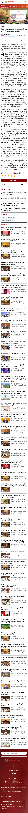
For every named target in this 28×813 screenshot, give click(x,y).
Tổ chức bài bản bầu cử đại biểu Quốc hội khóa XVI (14, 209)
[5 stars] (14, 176)
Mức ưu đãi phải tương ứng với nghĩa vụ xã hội (13, 704)
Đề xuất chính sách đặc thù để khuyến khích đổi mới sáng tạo (12, 263)
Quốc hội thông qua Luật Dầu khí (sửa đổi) (14, 530)
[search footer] (3, 753)
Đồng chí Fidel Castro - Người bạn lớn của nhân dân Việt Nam (13, 228)
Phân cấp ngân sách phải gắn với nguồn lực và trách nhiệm (13, 562)
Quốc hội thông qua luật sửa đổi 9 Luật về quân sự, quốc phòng (13, 496)
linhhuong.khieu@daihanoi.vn (9, 36)
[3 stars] (8, 176)
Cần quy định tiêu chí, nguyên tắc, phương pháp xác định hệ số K (11, 728)
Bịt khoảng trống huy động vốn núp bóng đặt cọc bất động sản (13, 585)
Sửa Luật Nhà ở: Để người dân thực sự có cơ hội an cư (13, 693)
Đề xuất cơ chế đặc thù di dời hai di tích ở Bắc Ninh (13, 508)
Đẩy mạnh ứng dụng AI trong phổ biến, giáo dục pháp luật (13, 519)
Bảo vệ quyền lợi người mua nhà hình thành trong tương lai (12, 633)
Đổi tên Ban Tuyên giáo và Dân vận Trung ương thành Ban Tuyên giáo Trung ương (13, 321)
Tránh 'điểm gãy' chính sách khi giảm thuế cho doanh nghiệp (14, 670)
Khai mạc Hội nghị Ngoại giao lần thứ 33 (13, 332)
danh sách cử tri (13, 76)
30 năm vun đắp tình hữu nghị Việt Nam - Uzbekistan (13, 608)
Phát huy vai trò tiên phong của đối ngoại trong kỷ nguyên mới (13, 309)
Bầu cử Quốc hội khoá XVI (8, 220)
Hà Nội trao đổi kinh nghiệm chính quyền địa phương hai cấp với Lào (13, 342)
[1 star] (2, 176)
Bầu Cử (3, 217)
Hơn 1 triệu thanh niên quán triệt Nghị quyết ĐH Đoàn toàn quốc (13, 365)
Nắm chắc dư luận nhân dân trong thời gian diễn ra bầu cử (14, 193)
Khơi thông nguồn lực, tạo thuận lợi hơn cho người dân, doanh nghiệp (13, 427)
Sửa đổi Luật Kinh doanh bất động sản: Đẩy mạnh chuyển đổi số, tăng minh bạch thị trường (13, 646)
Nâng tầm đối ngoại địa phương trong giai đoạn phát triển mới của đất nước (14, 286)
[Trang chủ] (10, 6)
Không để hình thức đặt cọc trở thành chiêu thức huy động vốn (12, 574)
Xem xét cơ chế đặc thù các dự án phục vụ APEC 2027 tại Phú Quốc (13, 251)
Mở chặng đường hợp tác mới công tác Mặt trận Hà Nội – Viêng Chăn (14, 404)
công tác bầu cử (11, 217)
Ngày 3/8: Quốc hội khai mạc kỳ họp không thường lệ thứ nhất (12, 298)
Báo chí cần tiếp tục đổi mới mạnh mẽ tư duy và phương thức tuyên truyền (13, 392)
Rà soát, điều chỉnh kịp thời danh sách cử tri (14, 199)
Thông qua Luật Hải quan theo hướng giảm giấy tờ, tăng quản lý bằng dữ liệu (13, 541)
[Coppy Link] (25, 40)
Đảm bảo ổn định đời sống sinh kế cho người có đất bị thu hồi (12, 716)
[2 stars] (5, 176)
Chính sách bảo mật (21, 766)
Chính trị (3, 26)
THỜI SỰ (15, 6)
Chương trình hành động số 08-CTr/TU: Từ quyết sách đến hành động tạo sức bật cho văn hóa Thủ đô (14, 621)
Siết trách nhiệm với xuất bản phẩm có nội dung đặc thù (14, 450)
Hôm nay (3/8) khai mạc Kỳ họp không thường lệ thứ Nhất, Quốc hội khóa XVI (13, 275)
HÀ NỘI (21, 6)
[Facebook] (13, 774)
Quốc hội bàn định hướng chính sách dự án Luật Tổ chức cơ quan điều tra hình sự (13, 485)
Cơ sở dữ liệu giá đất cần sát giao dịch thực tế (14, 681)
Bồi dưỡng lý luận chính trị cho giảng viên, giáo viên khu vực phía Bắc (12, 461)
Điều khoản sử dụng (12, 766)
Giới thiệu (4, 766)
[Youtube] (15, 774)
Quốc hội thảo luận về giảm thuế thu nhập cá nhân (14, 658)
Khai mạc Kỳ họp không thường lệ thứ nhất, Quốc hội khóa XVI (12, 240)
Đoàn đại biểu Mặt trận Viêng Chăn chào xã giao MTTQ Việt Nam (13, 415)
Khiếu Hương (7, 34)
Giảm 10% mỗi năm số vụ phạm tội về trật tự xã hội (13, 473)
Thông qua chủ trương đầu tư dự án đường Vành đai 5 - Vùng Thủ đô (14, 438)
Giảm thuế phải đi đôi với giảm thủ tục (12, 552)
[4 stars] (11, 176)
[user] (25, 2)
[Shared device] (22, 40)
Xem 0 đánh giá (14, 180)
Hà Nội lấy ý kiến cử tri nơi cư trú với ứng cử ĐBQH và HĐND (14, 204)
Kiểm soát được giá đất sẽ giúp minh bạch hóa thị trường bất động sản (13, 739)
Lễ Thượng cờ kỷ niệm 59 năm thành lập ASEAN (13, 354)
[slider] (14, 19)
